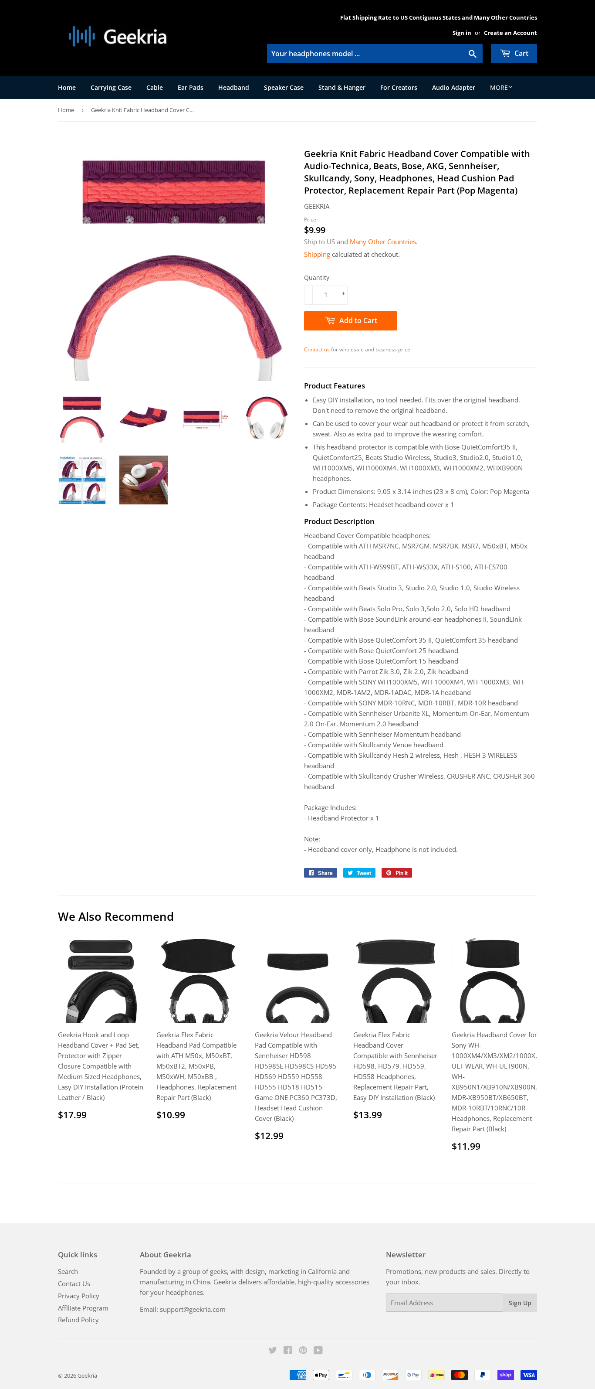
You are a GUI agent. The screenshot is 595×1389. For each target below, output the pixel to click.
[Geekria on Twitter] (272, 1351)
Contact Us (74, 1283)
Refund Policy (78, 1319)
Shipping (317, 254)
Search (68, 1271)
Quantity (316, 277)
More (499, 87)
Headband (233, 87)
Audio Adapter (453, 87)
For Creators (398, 87)
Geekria (87, 1375)
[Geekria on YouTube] (318, 1351)
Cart (520, 53)
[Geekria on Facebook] (287, 1351)
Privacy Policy (78, 1295)
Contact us (317, 349)
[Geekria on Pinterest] (303, 1351)
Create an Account (510, 33)
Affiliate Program (83, 1308)
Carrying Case (111, 87)
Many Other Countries (383, 241)
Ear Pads (190, 87)
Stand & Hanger (341, 87)
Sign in (462, 33)
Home (67, 87)
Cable (154, 87)
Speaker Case (284, 87)
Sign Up (520, 1303)
